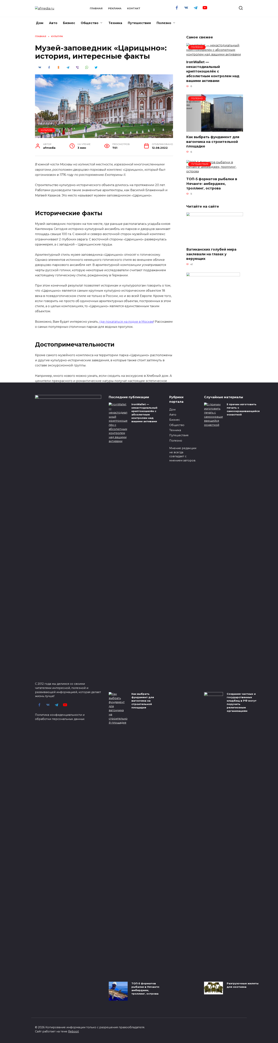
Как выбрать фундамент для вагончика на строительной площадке (212, 141)
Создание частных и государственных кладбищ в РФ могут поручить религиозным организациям (241, 702)
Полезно (164, 23)
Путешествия (139, 23)
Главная (96, 8)
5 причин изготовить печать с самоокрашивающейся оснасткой (243, 409)
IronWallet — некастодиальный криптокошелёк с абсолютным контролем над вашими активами (212, 71)
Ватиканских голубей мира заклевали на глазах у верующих (211, 254)
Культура (46, 130)
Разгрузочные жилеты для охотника (243, 985)
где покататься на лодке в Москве (126, 321)
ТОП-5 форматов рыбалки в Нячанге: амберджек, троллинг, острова (211, 183)
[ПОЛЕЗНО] (214, 54)
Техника (115, 23)
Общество (89, 23)
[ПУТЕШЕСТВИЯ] (214, 171)
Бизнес (69, 23)
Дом (39, 23)
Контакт (133, 8)
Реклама (114, 8)
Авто (53, 23)
